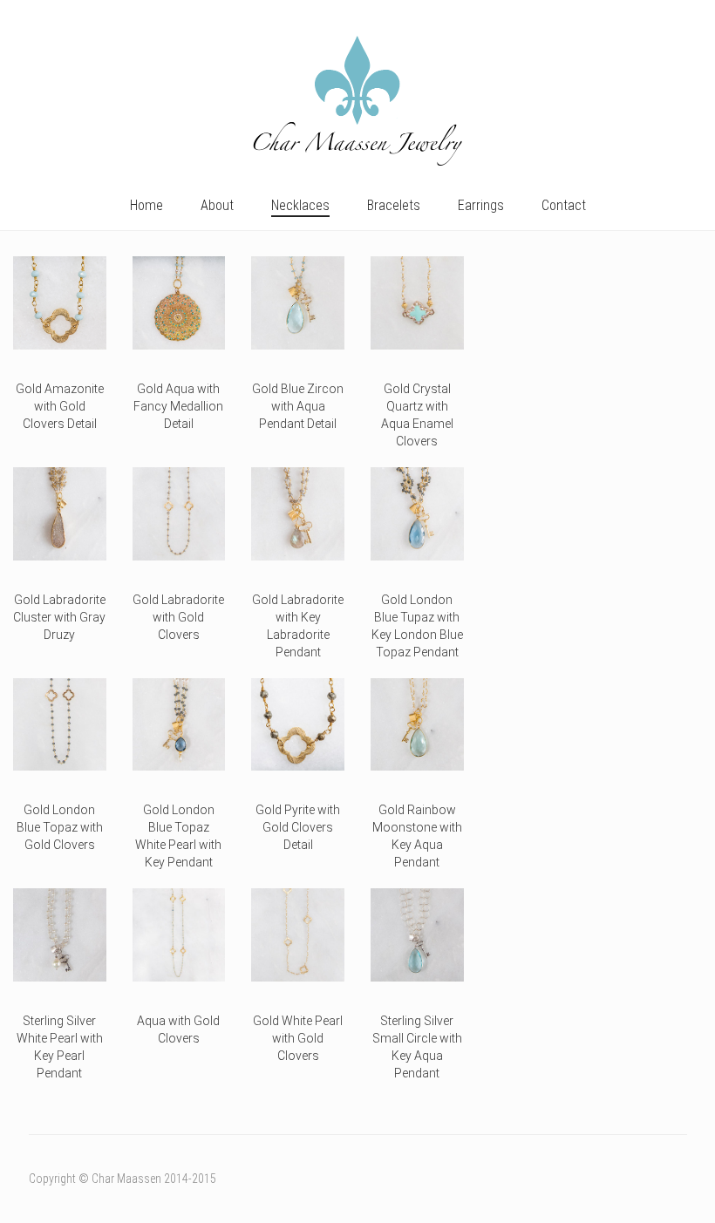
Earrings (481, 205)
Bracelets (393, 205)
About (217, 205)
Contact (563, 205)
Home (146, 205)
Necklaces (300, 205)
